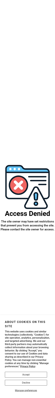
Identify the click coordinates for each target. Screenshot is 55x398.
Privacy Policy (27, 366)
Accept (26, 374)
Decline (26, 382)
